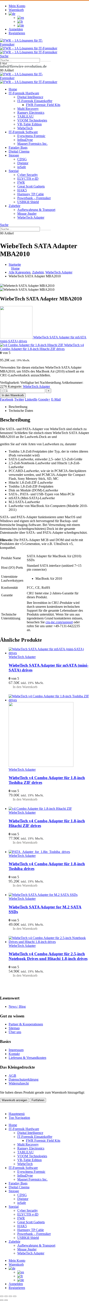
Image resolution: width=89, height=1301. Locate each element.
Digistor (22, 163)
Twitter (19, 399)
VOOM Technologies (32, 120)
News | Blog (17, 1006)
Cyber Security (27, 175)
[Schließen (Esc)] (14, 1296)
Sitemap (14, 1028)
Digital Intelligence (30, 97)
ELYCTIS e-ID (27, 178)
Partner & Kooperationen (26, 1024)
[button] (4, 56)
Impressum (16, 1050)
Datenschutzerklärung (23, 1079)
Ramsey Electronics (30, 112)
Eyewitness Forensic (31, 136)
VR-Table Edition (29, 124)
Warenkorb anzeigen (14, 1100)
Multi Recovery (28, 109)
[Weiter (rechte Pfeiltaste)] (6, 1300)
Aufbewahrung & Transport (36, 210)
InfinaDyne (25, 140)
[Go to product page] (49, 651)
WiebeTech (25, 128)
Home (13, 89)
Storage (14, 155)
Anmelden (16, 29)
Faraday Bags (18, 147)
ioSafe (21, 167)
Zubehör (14, 206)
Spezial (14, 171)
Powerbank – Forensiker (34, 198)
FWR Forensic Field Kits (43, 105)
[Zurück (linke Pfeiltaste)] (1, 1300)
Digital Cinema (19, 151)
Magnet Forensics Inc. (32, 143)
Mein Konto (17, 6)
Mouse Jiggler (27, 213)
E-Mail (56, 399)
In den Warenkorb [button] (25, 687)
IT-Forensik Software (23, 132)
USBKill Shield (28, 202)
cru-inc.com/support (59, 622)
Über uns (15, 1032)
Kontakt (14, 1054)
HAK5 (22, 190)
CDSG (22, 159)
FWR (21, 182)
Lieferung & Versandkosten (27, 1057)
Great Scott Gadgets (31, 186)
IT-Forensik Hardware (24, 93)
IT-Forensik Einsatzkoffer (34, 101)
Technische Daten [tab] (21, 410)
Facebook (6, 399)
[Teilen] (10, 1296)
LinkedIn (31, 399)
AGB (12, 1075)
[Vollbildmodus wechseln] (6, 1296)
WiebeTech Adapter (30, 217)
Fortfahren (38, 1100)
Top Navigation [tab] (19, 1117)
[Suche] (46, 61)
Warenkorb (16, 10)
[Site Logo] (21, 44)
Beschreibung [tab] (18, 407)
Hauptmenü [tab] (17, 1114)
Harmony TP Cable (30, 194)
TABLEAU (25, 116)
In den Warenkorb (13, 395)
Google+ (44, 399)
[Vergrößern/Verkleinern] (1, 1296)
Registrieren (17, 33)
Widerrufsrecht (19, 1083)
